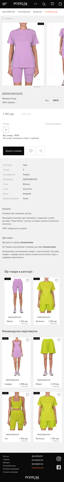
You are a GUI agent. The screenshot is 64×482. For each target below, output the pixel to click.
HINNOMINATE (12, 93)
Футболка (9, 18)
